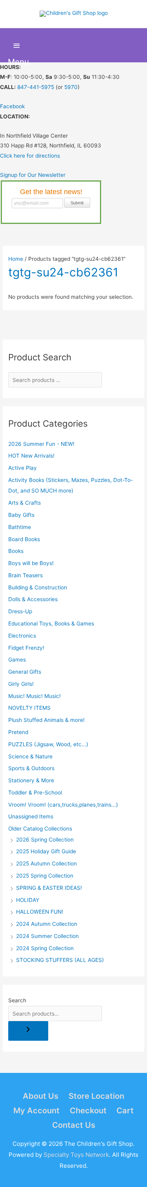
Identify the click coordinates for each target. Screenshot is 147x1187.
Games (17, 659)
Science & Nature (30, 756)
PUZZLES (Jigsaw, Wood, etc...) (48, 744)
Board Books (24, 539)
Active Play (22, 468)
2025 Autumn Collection (46, 863)
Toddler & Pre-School (35, 792)
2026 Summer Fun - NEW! (41, 444)
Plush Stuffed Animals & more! (46, 720)
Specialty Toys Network (76, 1154)
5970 (71, 87)
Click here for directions (30, 156)
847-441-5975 (35, 87)
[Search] (28, 1031)
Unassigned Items (30, 816)
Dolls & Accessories (33, 599)
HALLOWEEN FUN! (39, 912)
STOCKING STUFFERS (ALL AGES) (60, 960)
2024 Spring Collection (45, 948)
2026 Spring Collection (45, 839)
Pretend (18, 732)
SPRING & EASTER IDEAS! (49, 888)
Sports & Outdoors (31, 768)
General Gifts (24, 672)
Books (16, 551)
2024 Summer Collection (47, 936)
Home (15, 259)
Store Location (96, 1096)
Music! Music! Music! (34, 696)
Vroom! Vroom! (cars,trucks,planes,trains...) (63, 805)
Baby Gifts (21, 515)
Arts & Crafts (24, 503)
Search (17, 1000)
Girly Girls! (21, 684)
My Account (36, 1110)
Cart (125, 1110)
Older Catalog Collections (40, 828)
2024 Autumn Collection (46, 924)
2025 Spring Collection (44, 876)
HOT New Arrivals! (31, 456)
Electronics (22, 636)
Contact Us (73, 1125)
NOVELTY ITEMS (29, 708)
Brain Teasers (25, 575)
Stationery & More (31, 780)
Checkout (88, 1110)
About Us (40, 1096)
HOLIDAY (27, 900)
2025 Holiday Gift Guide (46, 851)
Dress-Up (20, 611)
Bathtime (19, 527)
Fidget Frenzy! (26, 648)
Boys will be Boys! (31, 563)
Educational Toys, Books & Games (51, 623)
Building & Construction (37, 587)
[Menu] (16, 45)
